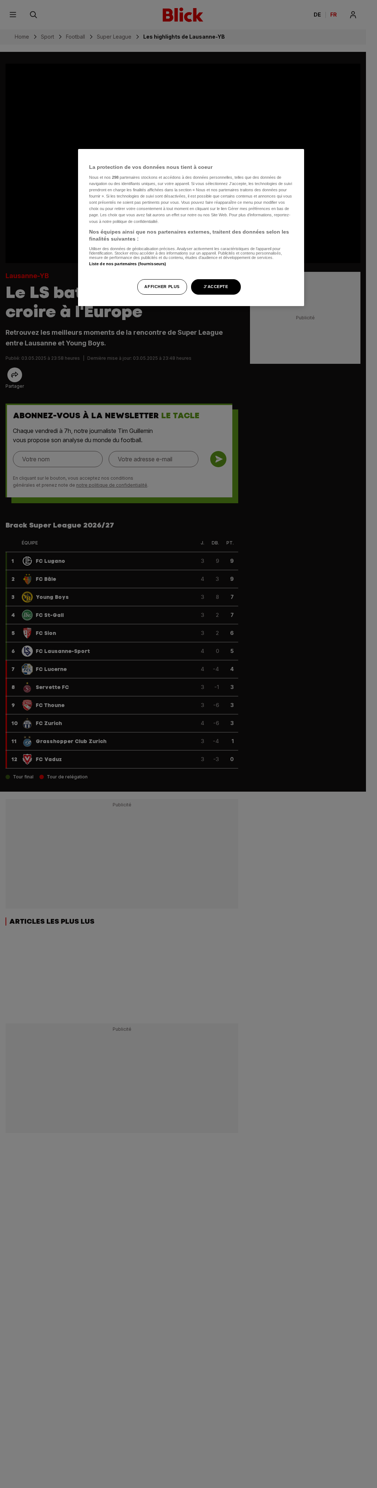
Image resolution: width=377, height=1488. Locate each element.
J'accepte (216, 286)
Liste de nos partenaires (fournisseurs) (127, 264)
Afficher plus (161, 286)
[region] (191, 227)
